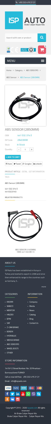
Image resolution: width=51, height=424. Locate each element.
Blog (31, 318)
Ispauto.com (32, 407)
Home (8, 70)
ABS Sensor (11, 77)
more (44, 286)
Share (9, 163)
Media (32, 306)
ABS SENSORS (32, 70)
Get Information (36, 171)
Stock (7, 144)
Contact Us (33, 322)
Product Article (12, 171)
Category (19, 70)
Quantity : (9, 149)
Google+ (28, 163)
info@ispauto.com (18, 381)
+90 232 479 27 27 (27, 2)
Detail (24, 171)
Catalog (32, 314)
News (31, 310)
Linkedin (38, 163)
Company (33, 301)
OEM (7, 135)
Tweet (18, 163)
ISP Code (8, 140)
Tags (7, 176)
